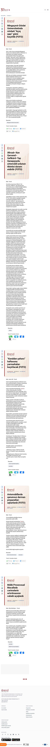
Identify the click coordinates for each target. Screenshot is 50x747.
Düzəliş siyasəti (29, 715)
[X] (8, 734)
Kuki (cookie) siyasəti (5, 727)
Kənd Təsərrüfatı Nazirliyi (14, 463)
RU (47, 744)
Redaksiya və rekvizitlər (30, 709)
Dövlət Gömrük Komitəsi (11, 554)
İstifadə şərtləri (4, 722)
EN (42, 744)
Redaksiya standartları (30, 713)
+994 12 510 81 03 (4, 700)
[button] (2, 18)
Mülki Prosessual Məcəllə (14, 646)
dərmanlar (21, 554)
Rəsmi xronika (4, 709)
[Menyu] (48, 10)
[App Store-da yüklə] (6, 740)
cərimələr (10, 644)
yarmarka (10, 466)
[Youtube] (11, 734)
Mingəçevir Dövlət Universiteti (13, 122)
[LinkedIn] (16, 734)
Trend (22, 388)
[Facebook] (5, 734)
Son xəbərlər (3, 707)
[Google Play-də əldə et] (16, 740)
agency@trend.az (4, 701)
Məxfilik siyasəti (4, 723)
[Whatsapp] (2, 734)
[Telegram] (13, 734)
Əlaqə (27, 711)
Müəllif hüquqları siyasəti (6, 725)
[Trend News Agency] (4, 690)
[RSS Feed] (19, 734)
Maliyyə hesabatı (29, 717)
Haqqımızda (28, 707)
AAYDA (10, 330)
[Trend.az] (5, 9)
